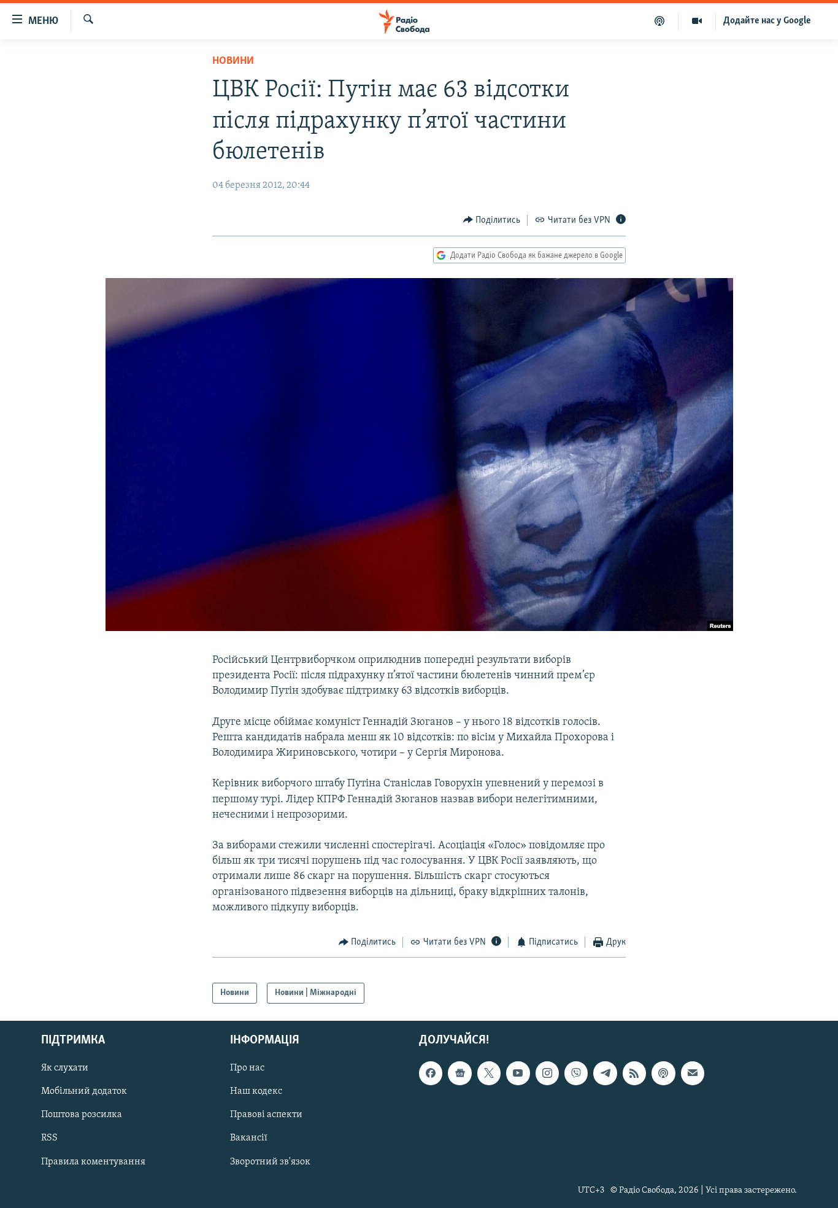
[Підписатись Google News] (459, 1073)
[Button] (492, 220)
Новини (233, 61)
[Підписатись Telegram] (605, 1073)
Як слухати (64, 1068)
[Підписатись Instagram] (547, 1073)
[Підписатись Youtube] (517, 1073)
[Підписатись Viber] (576, 1073)
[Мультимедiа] (697, 20)
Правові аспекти (266, 1115)
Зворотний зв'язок (270, 1162)
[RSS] (634, 1073)
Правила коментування (93, 1162)
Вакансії (248, 1138)
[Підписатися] (692, 1073)
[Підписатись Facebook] (430, 1073)
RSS (49, 1138)
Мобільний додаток (84, 1091)
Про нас (247, 1068)
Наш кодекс (256, 1091)
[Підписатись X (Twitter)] (489, 1073)
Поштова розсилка (81, 1115)
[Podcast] (663, 1073)
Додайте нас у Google (767, 21)
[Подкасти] (659, 20)
